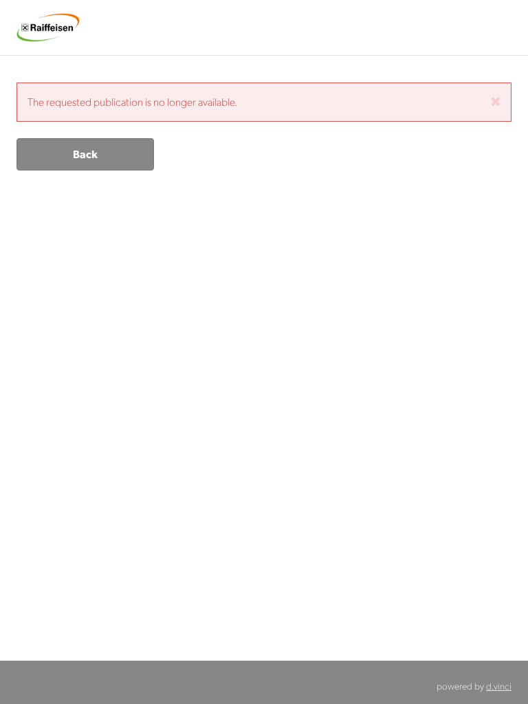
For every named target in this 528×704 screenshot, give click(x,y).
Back (85, 153)
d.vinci (499, 685)
